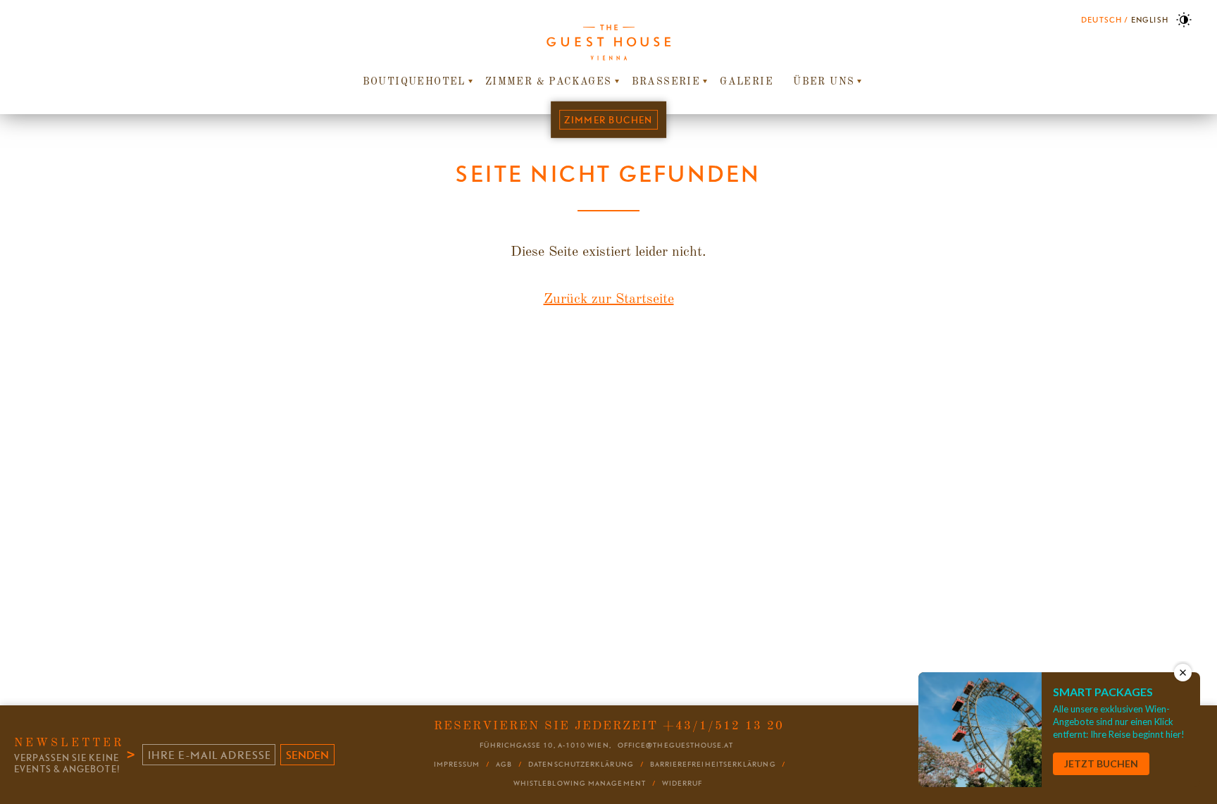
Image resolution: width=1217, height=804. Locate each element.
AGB (504, 764)
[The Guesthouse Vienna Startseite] (608, 42)
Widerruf (682, 783)
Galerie (746, 82)
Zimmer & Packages (548, 82)
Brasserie (666, 82)
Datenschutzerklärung (581, 764)
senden (307, 755)
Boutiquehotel (414, 82)
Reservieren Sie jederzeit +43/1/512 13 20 (609, 726)
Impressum (457, 764)
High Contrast (1183, 19)
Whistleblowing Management (579, 783)
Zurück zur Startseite (609, 299)
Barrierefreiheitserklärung (713, 764)
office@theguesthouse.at (675, 745)
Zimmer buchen (608, 119)
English (1149, 20)
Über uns (823, 82)
